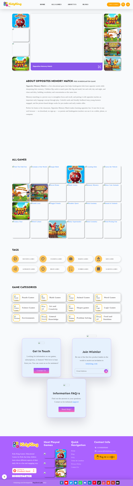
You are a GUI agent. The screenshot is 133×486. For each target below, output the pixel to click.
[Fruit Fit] (20, 63)
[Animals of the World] (39, 174)
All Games (56, 4)
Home (42, 4)
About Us (72, 4)
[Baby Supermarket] (75, 229)
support (75, 402)
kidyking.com (91, 364)
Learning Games (111, 269)
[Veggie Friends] (57, 211)
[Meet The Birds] (112, 63)
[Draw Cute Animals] (112, 192)
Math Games (55, 297)
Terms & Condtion (77, 460)
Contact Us (41, 371)
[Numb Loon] (39, 211)
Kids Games (110, 259)
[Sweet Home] (57, 192)
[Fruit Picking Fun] (112, 229)
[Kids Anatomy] (20, 49)
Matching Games (28, 259)
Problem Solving (84, 318)
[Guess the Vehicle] (20, 35)
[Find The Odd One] (21, 174)
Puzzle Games (28, 297)
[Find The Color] (20, 20)
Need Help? (66, 409)
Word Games (110, 297)
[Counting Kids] (93, 174)
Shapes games (83, 308)
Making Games (83, 259)
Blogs (85, 4)
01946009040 (102, 448)
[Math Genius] (75, 192)
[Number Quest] (75, 211)
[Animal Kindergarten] (45, 454)
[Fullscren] (99, 67)
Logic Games (110, 308)
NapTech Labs (38, 482)
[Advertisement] (58, 137)
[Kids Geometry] (93, 229)
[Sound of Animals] (112, 211)
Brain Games (54, 269)
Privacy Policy (76, 464)
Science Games (28, 308)
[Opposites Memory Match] (112, 35)
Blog (72, 454)
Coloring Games (56, 259)
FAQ (72, 457)
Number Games (83, 269)
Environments (28, 318)
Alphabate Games (29, 269)
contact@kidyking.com (106, 451)
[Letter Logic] (112, 49)
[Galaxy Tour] (21, 229)
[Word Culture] (39, 229)
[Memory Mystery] (93, 192)
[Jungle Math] (57, 174)
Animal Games (83, 297)
